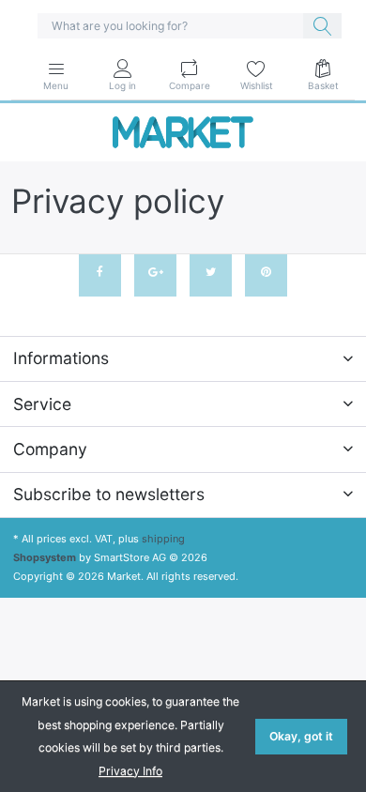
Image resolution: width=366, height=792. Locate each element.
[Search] (322, 25)
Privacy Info (130, 771)
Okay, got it (301, 736)
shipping (163, 538)
